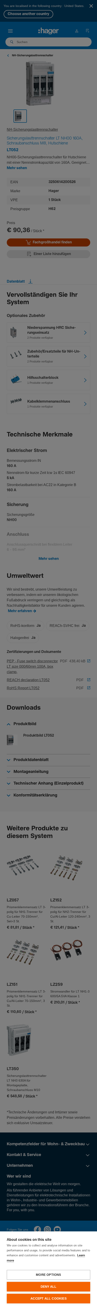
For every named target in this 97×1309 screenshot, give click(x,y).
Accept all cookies (48, 1298)
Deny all (49, 1286)
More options (48, 1274)
